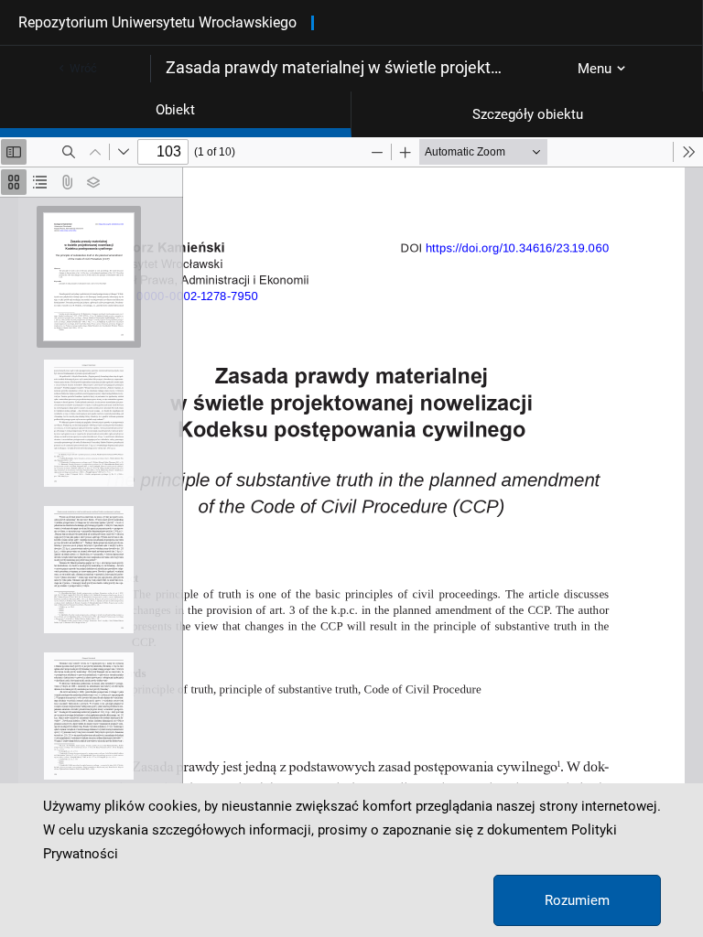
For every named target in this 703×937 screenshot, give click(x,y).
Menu (594, 68)
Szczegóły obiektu (527, 114)
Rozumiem (577, 900)
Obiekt (175, 110)
